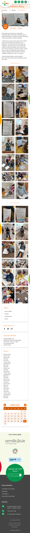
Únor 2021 (5, 390)
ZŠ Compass (4, 10)
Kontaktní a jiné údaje (8, 496)
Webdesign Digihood (15, 530)
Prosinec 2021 (6, 383)
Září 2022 (5, 377)
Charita (6, 319)
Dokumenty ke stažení (8, 489)
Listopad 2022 (6, 374)
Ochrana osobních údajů (14, 523)
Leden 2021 (6, 391)
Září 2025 (5, 359)
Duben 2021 (6, 388)
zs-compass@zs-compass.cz (14, 514)
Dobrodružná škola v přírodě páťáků (12, 340)
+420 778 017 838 (11, 511)
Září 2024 (5, 366)
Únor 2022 (5, 382)
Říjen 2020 (5, 396)
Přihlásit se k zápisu (14, 475)
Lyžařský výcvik (7, 345)
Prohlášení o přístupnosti (15, 525)
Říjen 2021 (5, 385)
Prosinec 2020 (6, 393)
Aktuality (14, 10)
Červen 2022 (6, 379)
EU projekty (5, 494)
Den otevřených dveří (8, 343)
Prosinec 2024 (6, 362)
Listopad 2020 (6, 394)
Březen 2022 (6, 380)
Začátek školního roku (8, 338)
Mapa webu (14, 527)
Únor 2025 (5, 360)
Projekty (7, 314)
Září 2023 (5, 369)
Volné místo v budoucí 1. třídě (10, 341)
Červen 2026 (6, 355)
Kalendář (4, 491)
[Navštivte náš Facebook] (22, 2)
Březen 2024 (6, 368)
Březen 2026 (6, 357)
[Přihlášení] (19, 2)
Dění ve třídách (8, 311)
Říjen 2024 (5, 365)
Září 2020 (5, 397)
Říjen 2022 (5, 376)
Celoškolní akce (8, 316)
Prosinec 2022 (6, 373)
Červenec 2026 (6, 354)
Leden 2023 (6, 371)
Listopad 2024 (6, 363)
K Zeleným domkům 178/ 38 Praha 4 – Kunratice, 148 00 (14, 507)
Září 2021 (5, 386)
